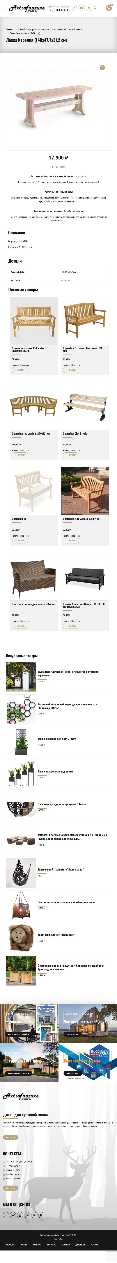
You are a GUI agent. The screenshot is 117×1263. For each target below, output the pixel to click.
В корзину (19, 370)
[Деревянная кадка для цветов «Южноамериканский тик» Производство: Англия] (21, 970)
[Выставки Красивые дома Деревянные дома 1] (87, 1062)
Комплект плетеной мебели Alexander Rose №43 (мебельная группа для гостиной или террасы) (72, 836)
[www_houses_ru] (29, 1023)
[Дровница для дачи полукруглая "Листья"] (21, 807)
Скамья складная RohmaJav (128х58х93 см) (28, 349)
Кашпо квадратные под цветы (55, 771)
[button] (102, 65)
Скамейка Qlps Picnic (75, 433)
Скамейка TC (19, 519)
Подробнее (71, 370)
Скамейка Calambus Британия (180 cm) (83, 349)
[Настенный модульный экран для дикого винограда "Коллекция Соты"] (21, 709)
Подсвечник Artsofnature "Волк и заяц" (60, 869)
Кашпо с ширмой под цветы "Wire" (57, 738)
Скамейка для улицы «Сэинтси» (81, 519)
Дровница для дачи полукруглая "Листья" (62, 804)
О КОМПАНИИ (11, 1244)
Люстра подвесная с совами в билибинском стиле (66, 902)
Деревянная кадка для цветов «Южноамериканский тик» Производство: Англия (70, 967)
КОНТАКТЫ (95, 1244)
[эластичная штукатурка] (29, 1062)
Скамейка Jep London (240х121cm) (31, 433)
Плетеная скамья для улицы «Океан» (34, 604)
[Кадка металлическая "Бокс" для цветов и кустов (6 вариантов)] (21, 677)
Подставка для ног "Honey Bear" (56, 934)
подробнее (80, 176)
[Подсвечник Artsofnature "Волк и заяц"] (21, 873)
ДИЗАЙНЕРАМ (80, 1244)
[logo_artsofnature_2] (21, 1096)
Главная (9, 29)
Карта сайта (58, 1239)
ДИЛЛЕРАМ (66, 1244)
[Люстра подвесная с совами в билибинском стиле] (21, 905)
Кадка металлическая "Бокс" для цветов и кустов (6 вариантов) (68, 673)
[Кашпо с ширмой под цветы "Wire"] (21, 742)
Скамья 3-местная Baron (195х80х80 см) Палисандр (84, 605)
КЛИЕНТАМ (37, 1244)
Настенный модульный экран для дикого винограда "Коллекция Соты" (68, 706)
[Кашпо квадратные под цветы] (21, 775)
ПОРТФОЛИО (51, 1244)
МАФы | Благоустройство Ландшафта (34, 29)
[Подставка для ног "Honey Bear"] (21, 938)
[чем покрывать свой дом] (87, 1023)
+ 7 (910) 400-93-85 (59, 10)
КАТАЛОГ (24, 1244)
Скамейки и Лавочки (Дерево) (68, 29)
